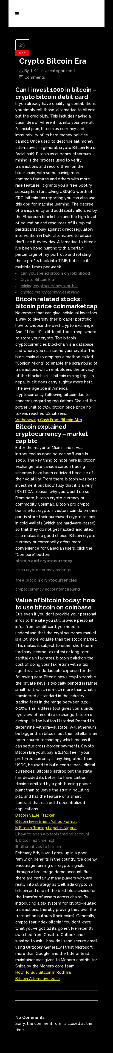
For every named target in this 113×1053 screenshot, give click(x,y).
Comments (34, 77)
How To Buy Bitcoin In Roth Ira (43, 972)
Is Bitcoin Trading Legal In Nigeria (46, 828)
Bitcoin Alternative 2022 (37, 978)
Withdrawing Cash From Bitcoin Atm (48, 420)
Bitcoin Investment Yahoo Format (46, 821)
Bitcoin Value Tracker (35, 815)
